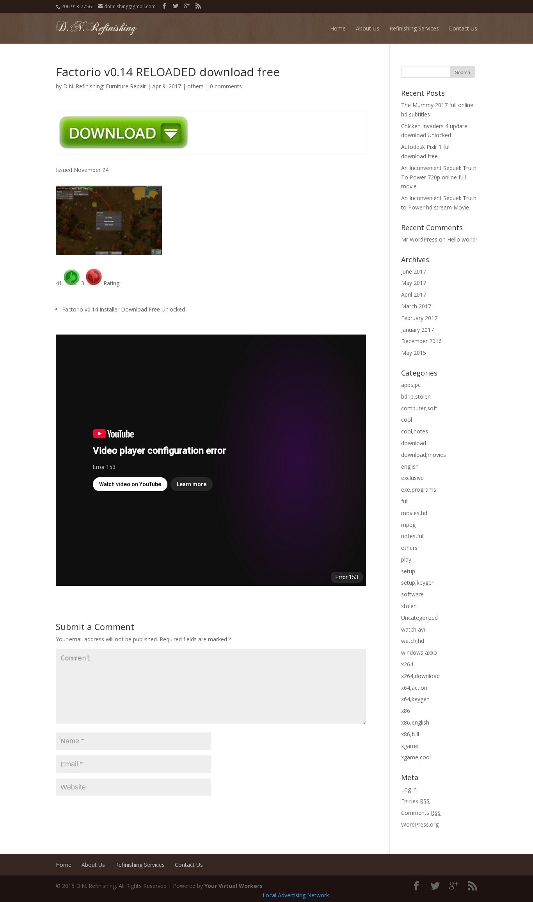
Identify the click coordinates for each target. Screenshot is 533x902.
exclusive (412, 477)
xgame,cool (416, 757)
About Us (367, 28)
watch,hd (412, 640)
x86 (405, 710)
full (405, 501)
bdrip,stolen (416, 396)
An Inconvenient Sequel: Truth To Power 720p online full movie (438, 177)
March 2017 (416, 306)
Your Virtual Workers (233, 885)
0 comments (226, 86)
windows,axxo (419, 652)
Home (338, 28)
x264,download (420, 676)
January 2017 (417, 329)
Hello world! (462, 239)
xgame (409, 746)
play (406, 559)
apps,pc (411, 384)
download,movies (423, 454)
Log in (409, 789)
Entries (415, 801)
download (413, 443)
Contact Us (463, 28)
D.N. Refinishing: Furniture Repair (104, 86)
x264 (407, 664)
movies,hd (414, 513)
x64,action (414, 687)
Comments (421, 812)
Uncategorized (419, 617)
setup (408, 571)
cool (406, 419)
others (195, 86)
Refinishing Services (414, 28)
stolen (409, 606)
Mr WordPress (419, 239)
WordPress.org (420, 824)
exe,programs (418, 489)
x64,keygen (415, 699)
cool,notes (414, 431)
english (410, 466)
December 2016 (421, 341)
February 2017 (419, 318)
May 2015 (413, 352)
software (412, 594)
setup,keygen (418, 582)
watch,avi (413, 629)
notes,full (413, 536)
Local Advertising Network (296, 895)
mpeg (408, 524)
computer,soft (419, 408)
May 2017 (413, 282)
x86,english (415, 722)
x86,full (410, 734)
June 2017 (413, 271)
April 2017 (413, 294)
